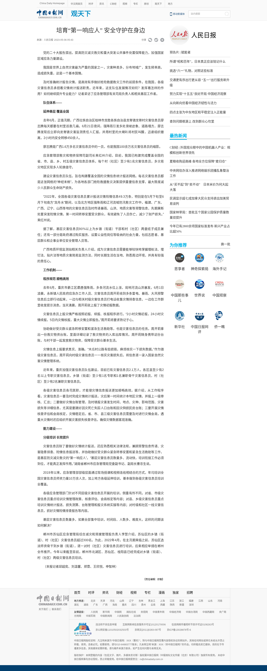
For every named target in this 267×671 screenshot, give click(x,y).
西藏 (162, 604)
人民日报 (203, 35)
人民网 (94, 612)
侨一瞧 (219, 327)
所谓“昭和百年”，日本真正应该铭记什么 (198, 61)
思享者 (179, 269)
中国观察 (219, 295)
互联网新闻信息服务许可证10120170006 (144, 624)
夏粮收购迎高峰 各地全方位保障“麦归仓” (198, 161)
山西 (121, 601)
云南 (153, 604)
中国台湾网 (192, 612)
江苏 (172, 601)
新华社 (179, 327)
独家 (176, 592)
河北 (112, 601)
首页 (77, 592)
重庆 (124, 604)
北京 (93, 601)
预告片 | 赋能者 (180, 52)
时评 (91, 4)
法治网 (137, 616)
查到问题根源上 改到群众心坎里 (192, 121)
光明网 (77, 616)
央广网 (222, 612)
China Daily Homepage (52, 3)
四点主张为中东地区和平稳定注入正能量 (198, 112)
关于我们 (43, 609)
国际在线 (131, 612)
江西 (200, 601)
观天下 (158, 4)
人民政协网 (123, 616)
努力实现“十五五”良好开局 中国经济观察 (198, 94)
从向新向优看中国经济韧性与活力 (193, 103)
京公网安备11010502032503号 (112, 630)
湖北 (76, 604)
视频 (125, 4)
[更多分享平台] (162, 40)
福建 (191, 601)
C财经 (113, 4)
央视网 (144, 612)
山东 (210, 601)
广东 (95, 604)
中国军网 (90, 616)
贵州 (143, 604)
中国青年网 (158, 612)
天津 (102, 601)
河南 (220, 601)
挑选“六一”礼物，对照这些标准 (191, 70)
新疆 (181, 604)
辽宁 (131, 601)
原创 (146, 4)
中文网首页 (76, 4)
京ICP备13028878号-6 (179, 630)
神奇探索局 (199, 269)
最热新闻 (178, 135)
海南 (114, 604)
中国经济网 (175, 612)
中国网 (118, 612)
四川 (134, 604)
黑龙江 (151, 601)
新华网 (106, 612)
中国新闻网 (106, 616)
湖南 (86, 604)
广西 (105, 604)
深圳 (191, 604)
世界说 (199, 295)
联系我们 (56, 609)
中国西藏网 (208, 612)
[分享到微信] (150, 40)
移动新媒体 (179, 14)
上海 (162, 601)
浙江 (181, 601)
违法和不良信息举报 (106, 624)
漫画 (162, 592)
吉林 (141, 601)
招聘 (190, 592)
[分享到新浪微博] (156, 40)
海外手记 (219, 269)
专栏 (135, 4)
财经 (119, 592)
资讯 (101, 4)
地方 (170, 4)
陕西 (172, 604)
